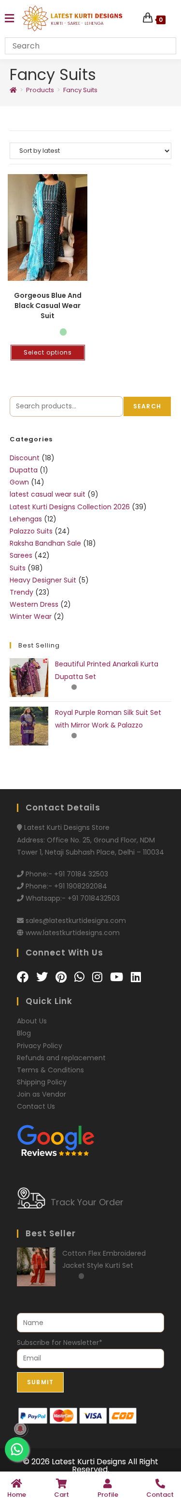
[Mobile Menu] (9, 18)
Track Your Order (87, 1202)
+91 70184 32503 (81, 874)
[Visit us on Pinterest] (63, 977)
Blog (24, 1033)
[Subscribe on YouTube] (118, 977)
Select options (48, 352)
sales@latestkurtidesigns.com (76, 920)
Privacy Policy (39, 1046)
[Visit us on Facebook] (24, 977)
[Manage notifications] (20, 1429)
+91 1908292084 (80, 886)
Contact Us (36, 1106)
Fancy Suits (80, 90)
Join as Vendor (41, 1094)
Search (147, 406)
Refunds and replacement (61, 1058)
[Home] (13, 90)
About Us (32, 1021)
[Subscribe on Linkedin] (136, 977)
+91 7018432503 (94, 898)
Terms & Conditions (50, 1070)
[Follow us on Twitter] (43, 977)
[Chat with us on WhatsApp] (80, 977)
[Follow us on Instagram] (98, 977)
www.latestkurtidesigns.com (73, 933)
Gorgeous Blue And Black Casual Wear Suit (48, 306)
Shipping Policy (42, 1082)
